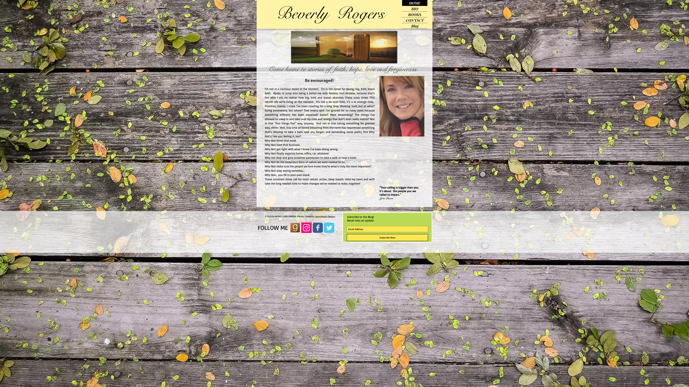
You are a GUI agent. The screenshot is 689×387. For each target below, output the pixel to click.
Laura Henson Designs (325, 216)
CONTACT (415, 20)
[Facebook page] (318, 228)
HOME (414, 3)
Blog (414, 25)
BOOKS (414, 14)
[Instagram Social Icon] (306, 228)
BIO (414, 8)
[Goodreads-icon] (295, 228)
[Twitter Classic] (329, 228)
